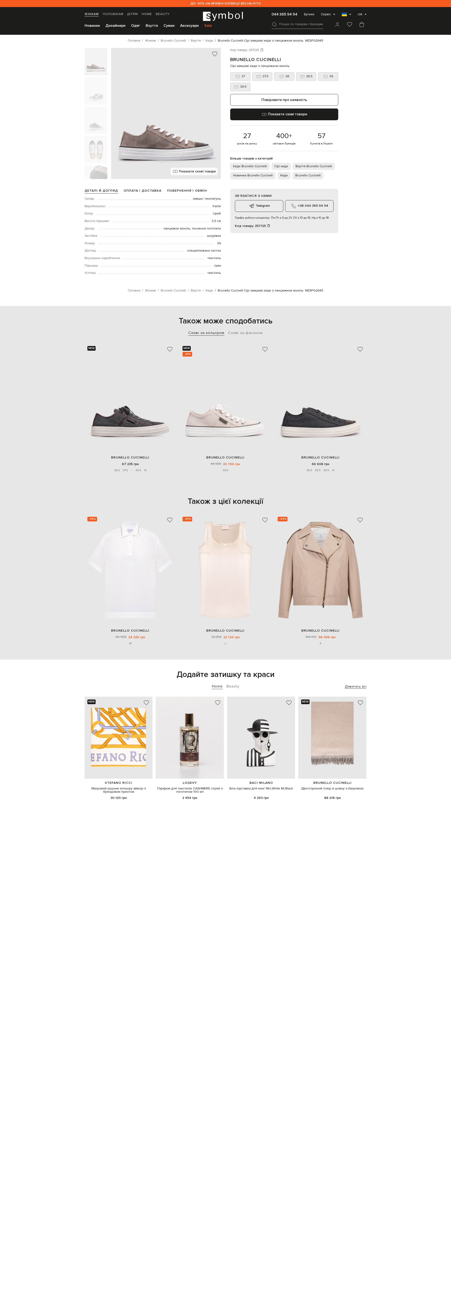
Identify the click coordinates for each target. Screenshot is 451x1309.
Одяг (135, 25)
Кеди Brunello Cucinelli (250, 166)
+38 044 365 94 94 (313, 206)
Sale (208, 25)
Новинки (92, 25)
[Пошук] (274, 24)
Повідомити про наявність (284, 100)
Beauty (163, 14)
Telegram (263, 206)
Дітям (132, 14)
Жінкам (92, 14)
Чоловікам (112, 14)
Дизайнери (115, 25)
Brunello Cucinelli (255, 59)
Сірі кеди (281, 166)
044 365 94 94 (284, 14)
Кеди (284, 175)
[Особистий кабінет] (337, 25)
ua (360, 14)
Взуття (152, 25)
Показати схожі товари (197, 171)
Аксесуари (189, 25)
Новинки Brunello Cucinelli (253, 175)
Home (147, 14)
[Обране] (349, 25)
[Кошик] (361, 25)
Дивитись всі (355, 686)
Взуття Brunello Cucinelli (313, 166)
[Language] (346, 15)
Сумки (169, 25)
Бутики (309, 14)
